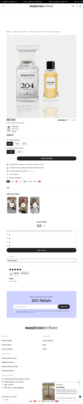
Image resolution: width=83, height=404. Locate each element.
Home (8, 32)
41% (11, 152)
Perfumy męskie (6, 345)
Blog (44, 345)
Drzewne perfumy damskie (19, 32)
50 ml (17, 144)
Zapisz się (63, 306)
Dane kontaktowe (48, 340)
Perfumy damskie (7, 340)
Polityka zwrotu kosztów (9, 358)
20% (19, 152)
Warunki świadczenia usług (10, 366)
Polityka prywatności (8, 371)
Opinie (45, 349)
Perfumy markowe (7, 349)
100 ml (10, 144)
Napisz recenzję (41, 250)
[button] (80, 6)
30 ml (24, 144)
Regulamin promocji (8, 362)
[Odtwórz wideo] (12, 205)
